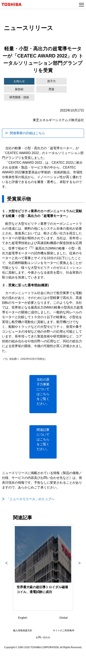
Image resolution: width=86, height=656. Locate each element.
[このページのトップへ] (78, 650)
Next (79, 567)
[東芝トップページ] (13, 4)
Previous (6, 567)
